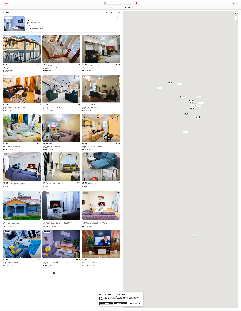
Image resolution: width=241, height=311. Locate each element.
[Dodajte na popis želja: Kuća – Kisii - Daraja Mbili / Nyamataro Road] (118, 77)
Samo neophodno (120, 303)
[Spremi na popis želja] (117, 17)
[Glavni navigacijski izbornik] (236, 3)
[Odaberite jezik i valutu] (233, 3)
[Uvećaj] (235, 17)
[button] (29, 28)
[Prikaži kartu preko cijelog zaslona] (235, 13)
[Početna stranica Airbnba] (6, 3)
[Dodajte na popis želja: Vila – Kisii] (118, 36)
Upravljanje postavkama (135, 303)
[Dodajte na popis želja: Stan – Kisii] (79, 36)
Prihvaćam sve (106, 303)
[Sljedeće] (71, 273)
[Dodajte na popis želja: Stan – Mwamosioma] (79, 115)
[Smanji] (235, 19)
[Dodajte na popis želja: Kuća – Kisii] (39, 36)
